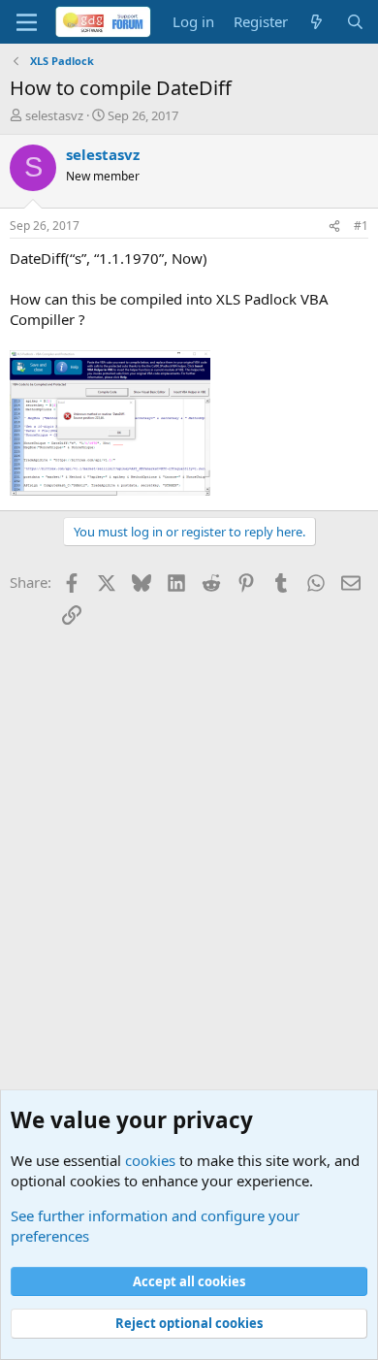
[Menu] (26, 22)
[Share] (334, 226)
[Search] (355, 22)
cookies (150, 1160)
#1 (361, 225)
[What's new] (316, 22)
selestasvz (54, 115)
